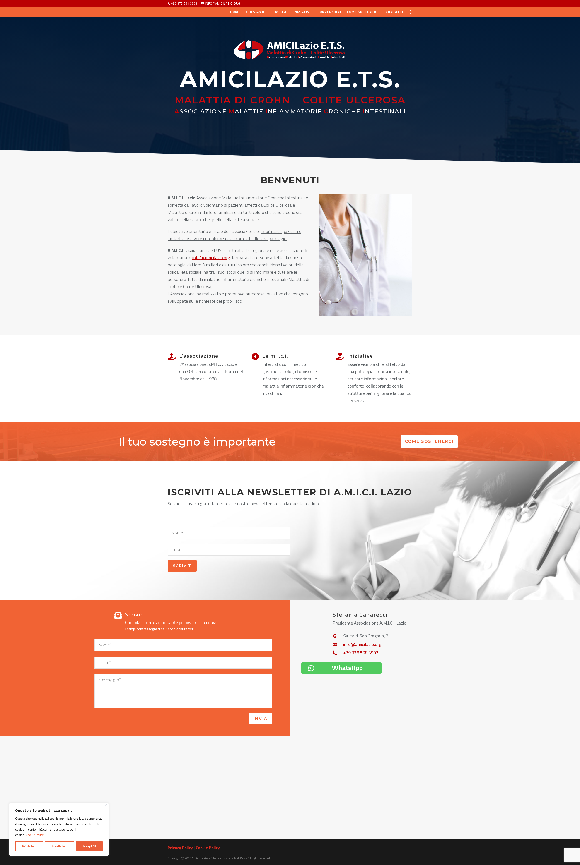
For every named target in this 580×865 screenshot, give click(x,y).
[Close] (106, 805)
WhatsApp (347, 667)
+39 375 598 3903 (184, 3)
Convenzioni (329, 12)
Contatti (394, 12)
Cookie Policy (35, 834)
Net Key (239, 858)
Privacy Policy (180, 848)
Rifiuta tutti (29, 846)
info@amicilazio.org (211, 257)
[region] (59, 829)
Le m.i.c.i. (279, 12)
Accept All (89, 846)
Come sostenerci (363, 12)
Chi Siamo (255, 12)
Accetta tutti (59, 846)
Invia (260, 718)
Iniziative (302, 12)
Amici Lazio (200, 858)
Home (235, 12)
